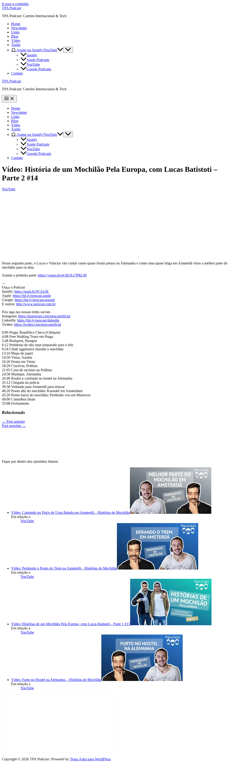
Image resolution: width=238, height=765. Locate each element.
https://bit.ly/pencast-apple (32, 296)
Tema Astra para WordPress (90, 759)
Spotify (31, 55)
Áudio (15, 45)
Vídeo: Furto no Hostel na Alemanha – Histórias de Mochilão (56, 680)
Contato (17, 73)
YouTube (33, 64)
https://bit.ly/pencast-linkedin (38, 320)
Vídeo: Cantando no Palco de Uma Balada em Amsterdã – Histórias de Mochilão (70, 512)
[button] (60, 50)
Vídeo (15, 40)
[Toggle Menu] (68, 50)
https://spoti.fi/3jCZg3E (31, 291)
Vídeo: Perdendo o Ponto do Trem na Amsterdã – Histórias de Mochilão (64, 568)
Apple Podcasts (37, 60)
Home (15, 24)
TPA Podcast (11, 8)
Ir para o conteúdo (15, 4)
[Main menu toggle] (9, 99)
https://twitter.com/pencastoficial (37, 324)
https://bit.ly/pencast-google (35, 300)
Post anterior (13, 421)
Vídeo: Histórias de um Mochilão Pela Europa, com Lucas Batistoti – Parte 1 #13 (70, 624)
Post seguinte (14, 426)
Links (15, 32)
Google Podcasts (38, 69)
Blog (14, 36)
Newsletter (19, 28)
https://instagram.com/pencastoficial (44, 316)
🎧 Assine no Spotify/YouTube (34, 50)
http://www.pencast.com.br (36, 304)
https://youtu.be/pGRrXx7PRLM (62, 275)
